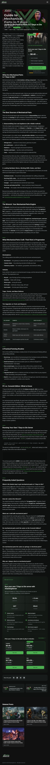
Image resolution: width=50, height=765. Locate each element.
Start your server (36, 67)
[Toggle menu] (47, 2)
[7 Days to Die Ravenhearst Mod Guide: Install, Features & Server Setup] (13, 713)
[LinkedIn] (24, 677)
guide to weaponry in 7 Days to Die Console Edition (33, 314)
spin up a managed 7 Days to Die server (32, 434)
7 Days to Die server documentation (33, 471)
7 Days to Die (17, 27)
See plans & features (37, 71)
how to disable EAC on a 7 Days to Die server (14, 469)
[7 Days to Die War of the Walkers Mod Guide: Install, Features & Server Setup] (36, 713)
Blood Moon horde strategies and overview (13, 300)
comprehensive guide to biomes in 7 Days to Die (17, 197)
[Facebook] (13, 677)
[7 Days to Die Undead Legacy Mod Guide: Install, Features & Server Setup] (13, 734)
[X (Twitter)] (17, 677)
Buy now (15, 652)
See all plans (41, 638)
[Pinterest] (20, 677)
